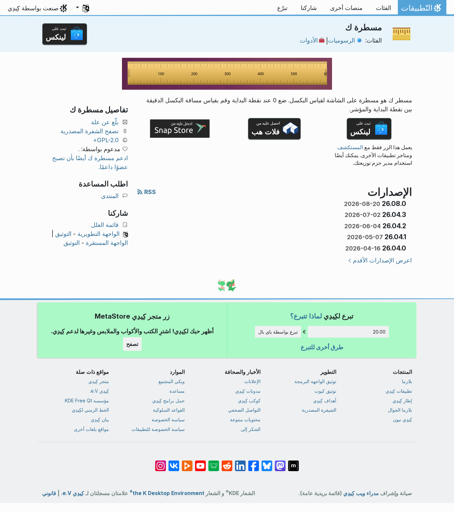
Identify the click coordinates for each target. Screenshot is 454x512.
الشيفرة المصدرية (319, 410)
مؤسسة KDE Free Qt (87, 400)
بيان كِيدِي (100, 419)
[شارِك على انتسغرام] (160, 462)
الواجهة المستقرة (107, 242)
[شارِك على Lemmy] (213, 462)
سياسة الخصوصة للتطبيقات (158, 429)
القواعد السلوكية (169, 410)
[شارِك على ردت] (227, 462)
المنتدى (110, 195)
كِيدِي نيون (402, 419)
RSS (149, 191)
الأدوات (309, 40)
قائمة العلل (105, 224)
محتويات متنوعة (245, 419)
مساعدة (177, 391)
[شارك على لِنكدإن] (240, 462)
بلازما (407, 381)
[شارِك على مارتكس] (293, 462)
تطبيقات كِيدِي (399, 391)
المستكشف (350, 147)
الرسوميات (341, 40)
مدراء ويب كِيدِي (361, 493)
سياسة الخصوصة (168, 419)
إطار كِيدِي (402, 400)
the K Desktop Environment (167, 493)
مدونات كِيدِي (248, 391)
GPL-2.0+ (106, 140)
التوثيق (63, 233)
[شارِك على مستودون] (280, 462)
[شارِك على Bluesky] (267, 462)
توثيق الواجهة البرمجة (315, 381)
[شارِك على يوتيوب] (200, 462)
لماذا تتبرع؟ (306, 316)
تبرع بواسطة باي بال (278, 332)
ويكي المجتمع (172, 381)
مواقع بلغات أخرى (91, 429)
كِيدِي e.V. (99, 391)
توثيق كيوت (325, 391)
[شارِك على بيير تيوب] (187, 462)
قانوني (49, 493)
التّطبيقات (420, 9)
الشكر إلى (251, 429)
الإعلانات (252, 381)
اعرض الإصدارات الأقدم (382, 260)
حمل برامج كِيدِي (168, 400)
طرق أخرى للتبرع (322, 347)
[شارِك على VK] (174, 462)
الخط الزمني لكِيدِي (90, 410)
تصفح (132, 344)
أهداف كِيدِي (324, 400)
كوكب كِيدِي (249, 400)
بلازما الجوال (400, 410)
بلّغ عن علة (105, 122)
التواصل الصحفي (244, 410)
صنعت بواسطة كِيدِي (33, 8)
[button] (82, 8)
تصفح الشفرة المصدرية (89, 131)
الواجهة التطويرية (98, 233)
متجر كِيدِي (98, 381)
